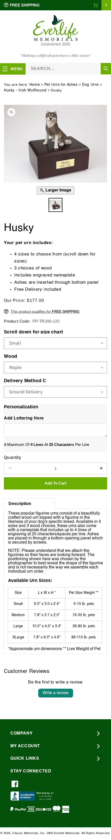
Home (34, 85)
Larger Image (58, 190)
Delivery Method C (25, 381)
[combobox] (68, 68)
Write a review (56, 693)
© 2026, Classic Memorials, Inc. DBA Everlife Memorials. (40, 833)
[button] (102, 5)
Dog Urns (90, 85)
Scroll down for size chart (33, 332)
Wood (10, 356)
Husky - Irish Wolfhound (25, 90)
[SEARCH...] (106, 68)
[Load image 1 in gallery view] (55, 205)
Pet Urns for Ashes (61, 85)
